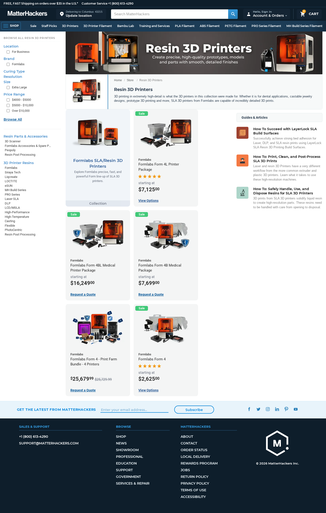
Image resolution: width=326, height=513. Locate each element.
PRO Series (12, 194)
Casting (10, 221)
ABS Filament (210, 26)
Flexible (10, 225)
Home (118, 80)
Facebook (249, 409)
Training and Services (154, 26)
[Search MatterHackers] (233, 14)
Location (11, 46)
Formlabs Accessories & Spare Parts (28, 146)
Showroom (127, 450)
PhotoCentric (13, 230)
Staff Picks (49, 26)
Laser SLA (12, 199)
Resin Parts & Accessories (25, 136)
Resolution (13, 77)
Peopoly (10, 150)
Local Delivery (195, 456)
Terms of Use (193, 490)
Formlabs (18, 64)
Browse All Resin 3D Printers (29, 38)
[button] (81, 14)
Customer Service (94, 3)
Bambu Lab (125, 26)
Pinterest (286, 409)
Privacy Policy (195, 483)
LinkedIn (277, 409)
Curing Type (14, 71)
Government (128, 477)
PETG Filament (235, 26)
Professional (129, 456)
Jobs (185, 470)
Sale (33, 26)
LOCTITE (11, 181)
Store (130, 80)
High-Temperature (17, 217)
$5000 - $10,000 (22, 105)
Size (7, 82)
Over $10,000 (21, 110)
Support (124, 470)
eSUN (8, 185)
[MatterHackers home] (27, 14)
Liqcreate (11, 176)
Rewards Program (199, 463)
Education (126, 463)
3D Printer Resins (19, 163)
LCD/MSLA (12, 207)
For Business (21, 51)
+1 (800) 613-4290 (120, 3)
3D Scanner (13, 141)
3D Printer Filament (98, 26)
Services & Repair (132, 483)
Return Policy (194, 477)
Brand (9, 59)
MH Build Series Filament (304, 26)
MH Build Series (15, 190)
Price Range (14, 94)
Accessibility (193, 497)
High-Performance (17, 212)
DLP (8, 203)
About (187, 436)
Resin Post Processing (20, 154)
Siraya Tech (13, 172)
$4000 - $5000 (21, 100)
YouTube (296, 409)
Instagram (268, 409)
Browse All (13, 119)
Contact (189, 443)
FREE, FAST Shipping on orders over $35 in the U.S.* (41, 3)
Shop (121, 436)
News (121, 443)
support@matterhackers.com (49, 443)
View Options (148, 201)
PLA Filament (185, 26)
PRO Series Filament (266, 26)
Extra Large (19, 87)
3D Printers (70, 26)
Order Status (194, 450)
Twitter (258, 409)
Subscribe (194, 410)
